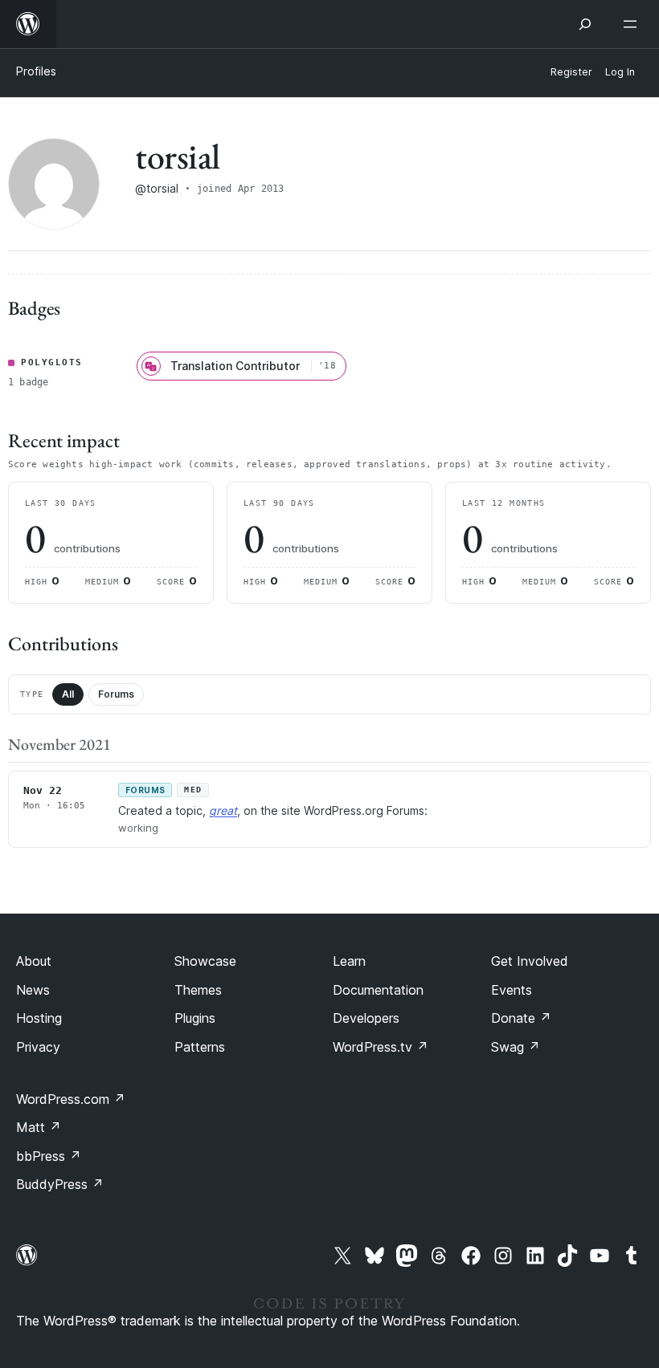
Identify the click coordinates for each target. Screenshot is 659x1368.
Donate (521, 1018)
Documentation (378, 990)
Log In (620, 72)
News (33, 990)
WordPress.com (70, 1099)
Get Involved (529, 961)
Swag (515, 1047)
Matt (38, 1127)
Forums (116, 694)
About (33, 961)
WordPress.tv (380, 1047)
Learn (349, 961)
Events (511, 990)
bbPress (48, 1156)
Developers (366, 1018)
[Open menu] (633, 24)
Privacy (38, 1047)
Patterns (199, 1047)
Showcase (205, 961)
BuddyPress (60, 1184)
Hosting (39, 1018)
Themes (198, 990)
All (68, 694)
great (223, 810)
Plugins (194, 1018)
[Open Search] (585, 24)
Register (571, 72)
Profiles (36, 71)
